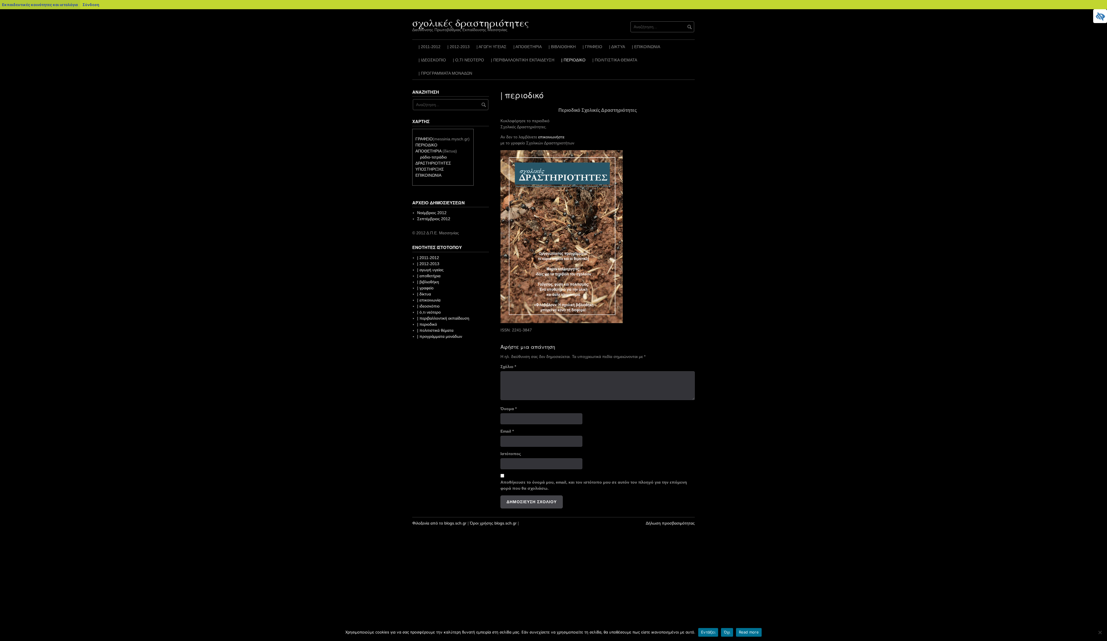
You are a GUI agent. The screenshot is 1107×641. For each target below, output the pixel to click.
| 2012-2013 (458, 46)
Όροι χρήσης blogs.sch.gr (493, 523)
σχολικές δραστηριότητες (470, 22)
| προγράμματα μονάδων (445, 73)
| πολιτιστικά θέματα (614, 60)
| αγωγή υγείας (492, 46)
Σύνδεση (90, 4)
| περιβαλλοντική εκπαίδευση (522, 60)
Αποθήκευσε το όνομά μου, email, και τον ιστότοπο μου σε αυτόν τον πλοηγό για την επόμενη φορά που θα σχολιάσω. (593, 485)
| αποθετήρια (527, 46)
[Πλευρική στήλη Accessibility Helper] (1100, 16)
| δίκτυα (617, 46)
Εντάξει (708, 632)
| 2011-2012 (429, 46)
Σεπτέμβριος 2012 (433, 218)
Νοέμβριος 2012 (432, 212)
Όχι (727, 632)
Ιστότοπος (510, 453)
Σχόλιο (508, 366)
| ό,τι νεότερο (468, 60)
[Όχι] (1100, 632)
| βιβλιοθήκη (562, 46)
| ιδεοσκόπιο (432, 60)
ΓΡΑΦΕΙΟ (424, 139)
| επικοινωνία (646, 46)
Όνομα (508, 408)
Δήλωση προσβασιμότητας (670, 523)
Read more (749, 632)
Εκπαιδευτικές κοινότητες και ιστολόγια (40, 4)
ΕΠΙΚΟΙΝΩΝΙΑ (428, 175)
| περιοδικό (573, 60)
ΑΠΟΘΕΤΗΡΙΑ (428, 151)
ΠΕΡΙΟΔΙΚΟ (426, 145)
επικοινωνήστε (551, 137)
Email (507, 431)
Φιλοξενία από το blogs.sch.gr (439, 523)
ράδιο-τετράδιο (433, 157)
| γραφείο (592, 46)
